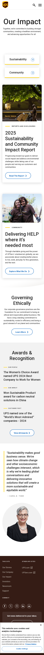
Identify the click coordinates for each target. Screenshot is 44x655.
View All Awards (21, 433)
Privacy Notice (30, 644)
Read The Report (17, 176)
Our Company (7, 572)
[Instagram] (17, 607)
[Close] (40, 625)
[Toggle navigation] (40, 4)
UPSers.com (28, 572)
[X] (10, 607)
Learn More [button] (20, 332)
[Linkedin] (23, 607)
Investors (6, 581)
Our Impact (6, 577)
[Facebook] (4, 607)
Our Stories (7, 567)
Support (5, 591)
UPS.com (27, 568)
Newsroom (6, 586)
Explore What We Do (18, 271)
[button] (35, 4)
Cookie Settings (22, 649)
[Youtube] (29, 607)
